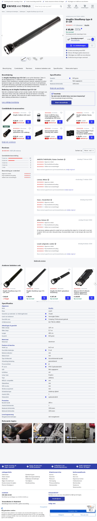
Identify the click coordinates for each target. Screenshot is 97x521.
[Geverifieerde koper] (65, 159)
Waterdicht (5, 397)
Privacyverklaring (54, 483)
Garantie (51, 476)
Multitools (4, 479)
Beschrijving (7, 68)
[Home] (16, 6)
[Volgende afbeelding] (63, 35)
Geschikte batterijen (8, 350)
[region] (32, 39)
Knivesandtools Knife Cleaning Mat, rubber (51, 131)
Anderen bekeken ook (42, 68)
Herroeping (52, 481)
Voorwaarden (53, 485)
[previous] (5, 283)
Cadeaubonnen (77, 481)
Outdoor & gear (29, 474)
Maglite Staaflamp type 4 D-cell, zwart (12, 291)
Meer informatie (75, 40)
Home (3, 11)
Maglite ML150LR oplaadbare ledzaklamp (59, 291)
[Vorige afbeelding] (2, 35)
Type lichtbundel (7, 358)
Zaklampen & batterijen (12, 11)
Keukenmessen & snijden (9, 483)
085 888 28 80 (7, 495)
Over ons (75, 476)
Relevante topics (72, 68)
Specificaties (58, 68)
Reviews (29, 68)
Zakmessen (5, 474)
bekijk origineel (70, 169)
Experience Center (78, 479)
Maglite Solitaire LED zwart (21, 115)
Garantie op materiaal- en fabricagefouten (14, 314)
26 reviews (79, 25)
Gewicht (52, 78)
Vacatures (76, 485)
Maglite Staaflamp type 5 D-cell (36, 291)
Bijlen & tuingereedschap (32, 476)
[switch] (91, 510)
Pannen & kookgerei (7, 485)
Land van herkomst (8, 316)
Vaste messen (6, 476)
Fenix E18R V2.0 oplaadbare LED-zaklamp (21, 131)
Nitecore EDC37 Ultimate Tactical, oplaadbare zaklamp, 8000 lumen (82, 292)
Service (51, 474)
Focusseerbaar (6, 364)
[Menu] (94, 505)
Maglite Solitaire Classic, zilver (84, 115)
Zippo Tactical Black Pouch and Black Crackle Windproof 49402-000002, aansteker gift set (84, 132)
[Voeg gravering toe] (92, 39)
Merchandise (76, 483)
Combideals (18, 68)
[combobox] (89, 150)
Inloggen (76, 7)
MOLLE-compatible (7, 380)
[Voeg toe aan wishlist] (92, 45)
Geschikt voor (6, 319)
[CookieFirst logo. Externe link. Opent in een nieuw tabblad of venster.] (2, 508)
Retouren (52, 479)
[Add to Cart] (28, 122)
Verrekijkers (28, 481)
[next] (92, 283)
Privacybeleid (43, 507)
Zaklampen (22, 11)
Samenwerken (77, 487)
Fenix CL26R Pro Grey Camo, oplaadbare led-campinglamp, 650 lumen (53, 116)
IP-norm (4, 366)
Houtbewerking (29, 483)
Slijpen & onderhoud (8, 481)
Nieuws (75, 474)
